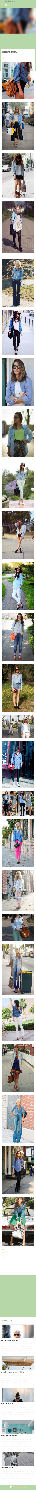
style (4, 1252)
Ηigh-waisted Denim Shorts (9, 1340)
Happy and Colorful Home (9, 1435)
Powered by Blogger (19, 1487)
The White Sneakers (7, 1467)
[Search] (33, 4)
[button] (3, 58)
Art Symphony (10, 1)
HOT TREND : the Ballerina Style (11, 1404)
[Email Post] (3, 1250)
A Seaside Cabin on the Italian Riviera (12, 1372)
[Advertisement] (18, 1295)
